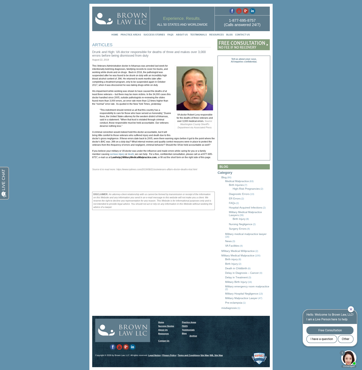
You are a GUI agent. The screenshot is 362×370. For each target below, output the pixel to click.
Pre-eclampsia (233, 302)
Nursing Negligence (240, 224)
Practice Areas (131, 34)
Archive (193, 336)
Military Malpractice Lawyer (241, 298)
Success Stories (154, 34)
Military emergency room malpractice (247, 286)
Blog (229, 34)
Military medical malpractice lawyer (246, 233)
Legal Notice (154, 355)
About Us (182, 34)
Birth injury (231, 259)
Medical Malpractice (237, 181)
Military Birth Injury (236, 281)
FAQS (170, 34)
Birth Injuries (236, 184)
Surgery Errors (237, 228)
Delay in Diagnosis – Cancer (242, 272)
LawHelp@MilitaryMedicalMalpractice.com (134, 157)
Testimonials (198, 34)
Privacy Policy (169, 355)
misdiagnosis (229, 307)
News (228, 241)
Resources (216, 34)
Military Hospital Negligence (241, 293)
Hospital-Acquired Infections (245, 207)
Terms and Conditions (189, 355)
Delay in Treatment (236, 277)
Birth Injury (239, 218)
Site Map (204, 355)
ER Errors (235, 198)
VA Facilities (232, 245)
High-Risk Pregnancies (246, 188)
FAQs (232, 203)
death (131, 154)
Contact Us (242, 34)
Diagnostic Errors (239, 193)
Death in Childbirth (236, 268)
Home (114, 34)
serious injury (117, 154)
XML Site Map (216, 355)
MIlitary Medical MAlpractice (238, 250)
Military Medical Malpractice (237, 255)
